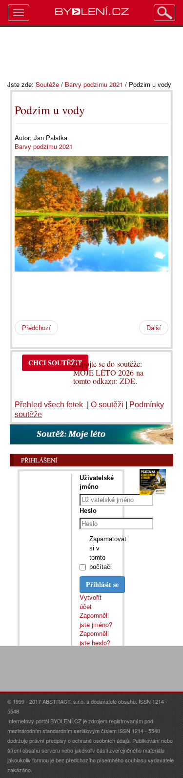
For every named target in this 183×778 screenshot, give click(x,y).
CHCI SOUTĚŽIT (55, 362)
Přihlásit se (102, 584)
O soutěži (107, 404)
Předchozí (36, 327)
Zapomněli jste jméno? (96, 619)
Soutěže (47, 84)
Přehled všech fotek (50, 404)
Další (153, 327)
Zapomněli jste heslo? (95, 638)
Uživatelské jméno (97, 482)
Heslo (88, 510)
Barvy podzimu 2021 (94, 84)
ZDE (127, 381)
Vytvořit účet (91, 601)
